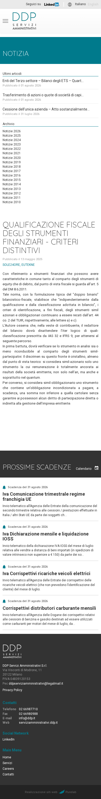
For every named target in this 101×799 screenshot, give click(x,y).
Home (7, 757)
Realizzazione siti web (41, 792)
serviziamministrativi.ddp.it (38, 722)
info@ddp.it (27, 718)
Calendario (84, 469)
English (93, 4)
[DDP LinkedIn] (52, 4)
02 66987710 (28, 709)
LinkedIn (9, 739)
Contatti (8, 774)
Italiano (80, 4)
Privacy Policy (12, 690)
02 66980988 (28, 714)
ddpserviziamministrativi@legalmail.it (36, 683)
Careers (8, 769)
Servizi (7, 763)
